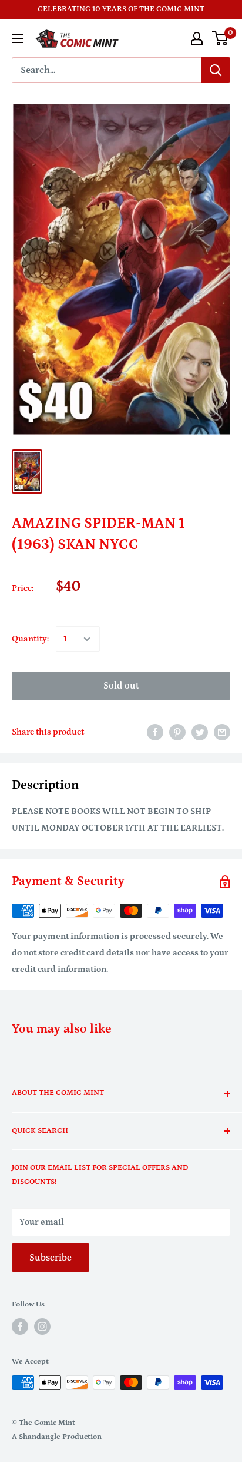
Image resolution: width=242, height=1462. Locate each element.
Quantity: (30, 639)
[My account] (197, 38)
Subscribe (50, 1257)
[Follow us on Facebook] (20, 1326)
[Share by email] (222, 731)
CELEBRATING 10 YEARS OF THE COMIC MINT (121, 9)
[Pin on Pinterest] (177, 731)
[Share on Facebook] (155, 731)
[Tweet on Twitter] (199, 731)
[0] (220, 38)
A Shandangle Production (57, 1437)
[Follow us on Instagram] (42, 1326)
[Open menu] (17, 38)
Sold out (121, 685)
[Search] (215, 70)
